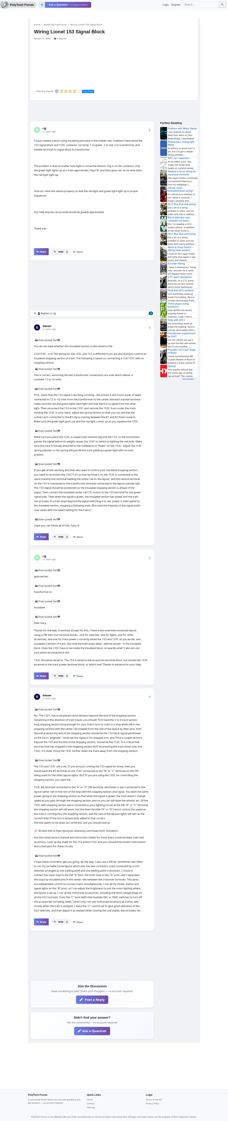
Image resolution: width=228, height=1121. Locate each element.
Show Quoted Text (48, 340)
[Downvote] (67, 251)
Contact (90, 1103)
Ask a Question (94, 1031)
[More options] (149, 130)
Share (79, 251)
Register (176, 4)
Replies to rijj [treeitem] (96, 313)
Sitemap (91, 1107)
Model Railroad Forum (55, 24)
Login (166, 4)
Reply (42, 251)
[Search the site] (222, 5)
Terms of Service (154, 1099)
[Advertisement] (116, 63)
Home (37, 24)
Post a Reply (94, 1000)
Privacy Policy (152, 1103)
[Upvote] (54, 251)
